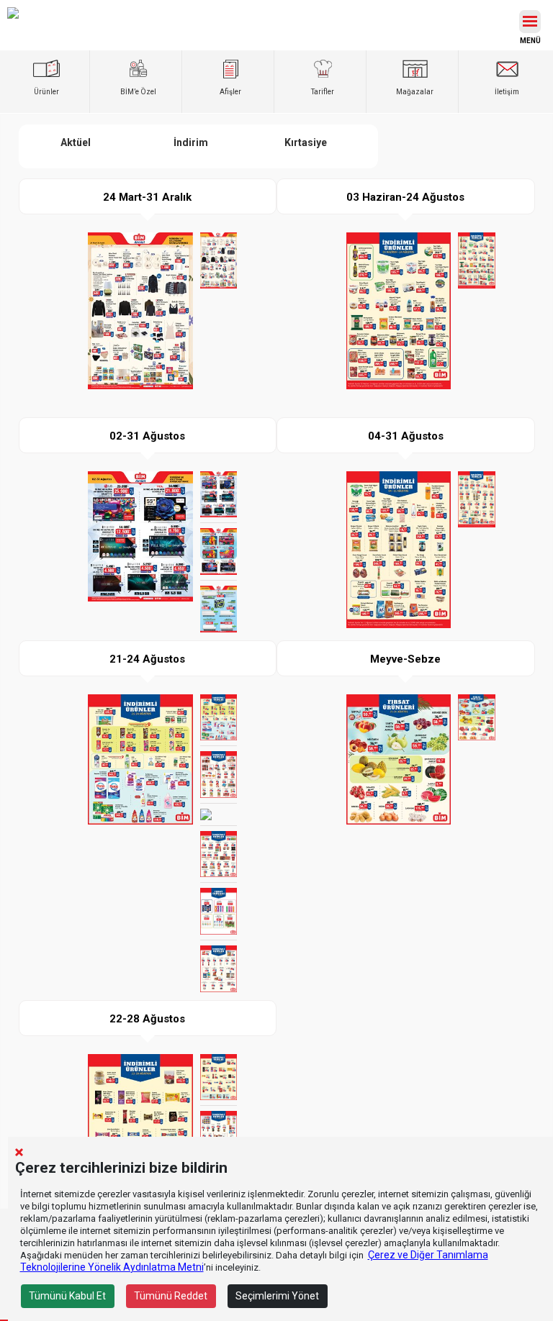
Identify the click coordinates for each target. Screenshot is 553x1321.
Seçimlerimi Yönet (277, 1296)
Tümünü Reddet (170, 1296)
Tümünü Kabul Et (67, 1296)
